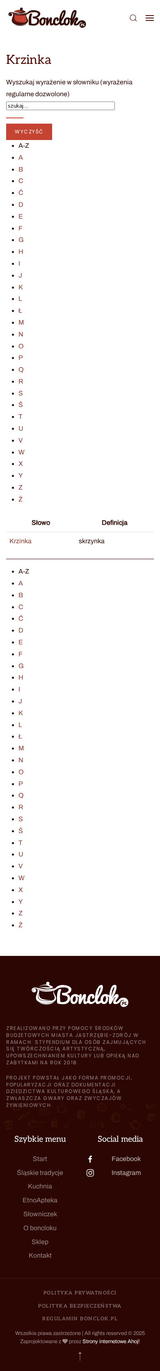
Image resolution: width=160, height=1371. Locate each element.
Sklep (40, 1241)
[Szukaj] (14, 117)
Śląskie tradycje (40, 1172)
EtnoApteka (40, 1200)
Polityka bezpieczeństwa (80, 1306)
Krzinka (20, 541)
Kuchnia (40, 1186)
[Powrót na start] (47, 18)
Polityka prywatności (80, 1293)
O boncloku (40, 1227)
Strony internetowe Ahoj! (111, 1341)
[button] (133, 18)
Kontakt (40, 1255)
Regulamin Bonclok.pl (80, 1319)
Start (40, 1158)
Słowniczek (40, 1214)
